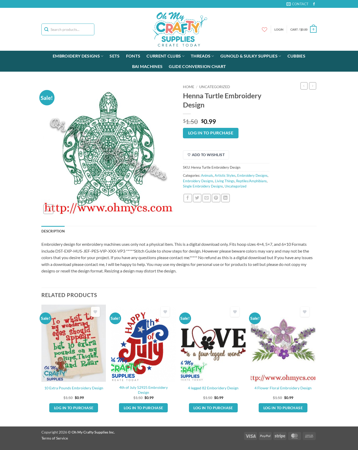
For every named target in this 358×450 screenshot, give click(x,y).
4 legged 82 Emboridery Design (213, 388)
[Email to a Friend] (206, 198)
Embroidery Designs (76, 55)
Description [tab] (53, 231)
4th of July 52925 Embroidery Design (143, 390)
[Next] (315, 365)
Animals (207, 175)
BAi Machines (147, 66)
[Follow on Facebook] (314, 4)
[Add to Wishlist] (95, 312)
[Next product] (304, 85)
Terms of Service (54, 438)
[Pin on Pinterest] (216, 198)
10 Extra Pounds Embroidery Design (73, 388)
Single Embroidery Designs (203, 186)
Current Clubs (164, 55)
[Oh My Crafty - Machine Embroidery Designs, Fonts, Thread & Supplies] (179, 29)
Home (188, 87)
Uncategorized (214, 87)
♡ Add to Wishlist (206, 154)
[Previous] (42, 365)
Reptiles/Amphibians (251, 181)
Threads (200, 55)
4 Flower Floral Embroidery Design (283, 388)
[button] (303, 29)
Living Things (225, 181)
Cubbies (296, 55)
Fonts (133, 55)
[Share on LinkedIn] (225, 198)
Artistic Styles (225, 175)
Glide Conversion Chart (197, 66)
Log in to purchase (210, 132)
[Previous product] (312, 85)
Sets (115, 55)
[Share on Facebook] (187, 198)
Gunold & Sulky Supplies (249, 55)
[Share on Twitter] (197, 198)
